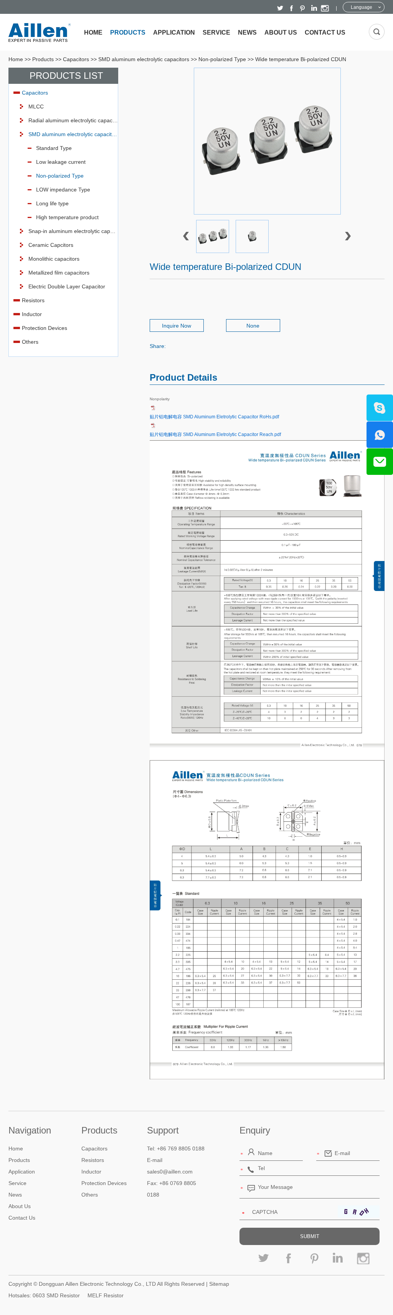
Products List (66, 75)
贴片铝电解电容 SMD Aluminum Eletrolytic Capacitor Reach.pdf (215, 434)
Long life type (52, 203)
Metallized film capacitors (58, 273)
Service (216, 32)
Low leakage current (61, 162)
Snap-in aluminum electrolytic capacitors (73, 231)
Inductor (32, 314)
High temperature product (67, 217)
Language (361, 7)
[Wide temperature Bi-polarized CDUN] (267, 141)
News (247, 32)
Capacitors (76, 59)
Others (30, 342)
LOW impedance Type (63, 189)
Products (127, 32)
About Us (280, 32)
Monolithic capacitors (53, 259)
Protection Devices (44, 328)
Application (174, 32)
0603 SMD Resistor (56, 1295)
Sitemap (219, 1284)
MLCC (36, 106)
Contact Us (325, 32)
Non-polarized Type (222, 59)
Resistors (33, 300)
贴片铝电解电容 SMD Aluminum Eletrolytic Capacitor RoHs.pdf (214, 416)
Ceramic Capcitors (50, 245)
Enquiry (254, 1130)
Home (93, 32)
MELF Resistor (106, 1295)
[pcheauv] (267, 600)
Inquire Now (176, 326)
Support (163, 1130)
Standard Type (54, 148)
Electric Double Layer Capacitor (66, 286)
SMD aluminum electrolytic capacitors (143, 59)
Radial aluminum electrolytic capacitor (73, 120)
